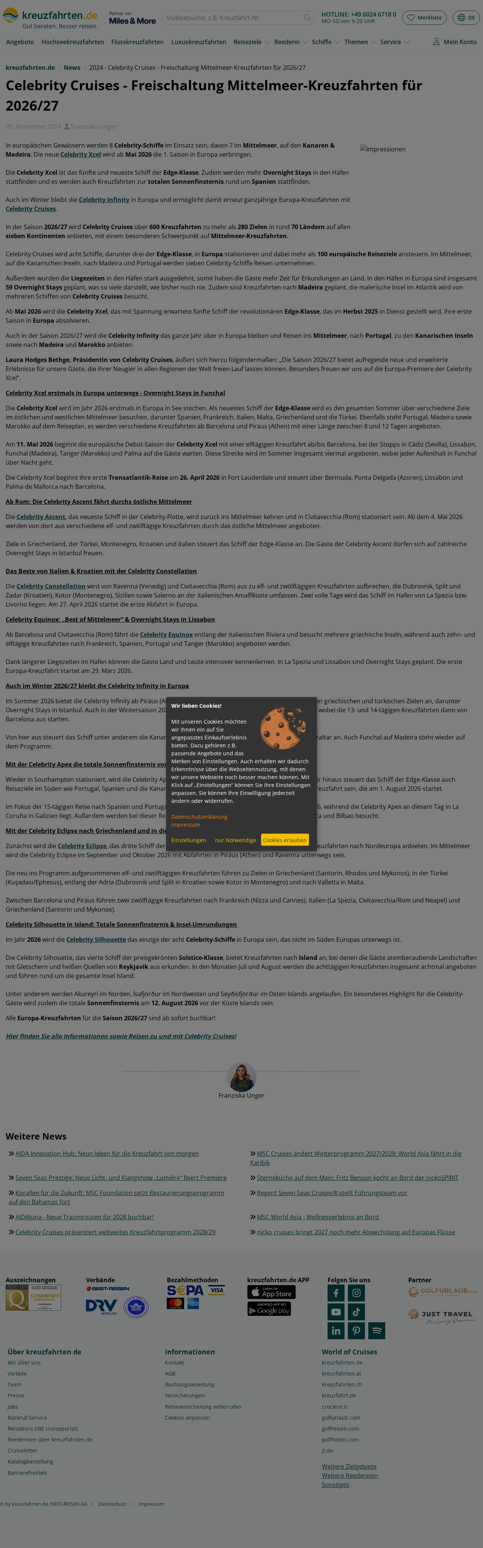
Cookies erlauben (285, 839)
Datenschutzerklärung (199, 816)
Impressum (185, 824)
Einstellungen (188, 839)
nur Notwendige (235, 839)
